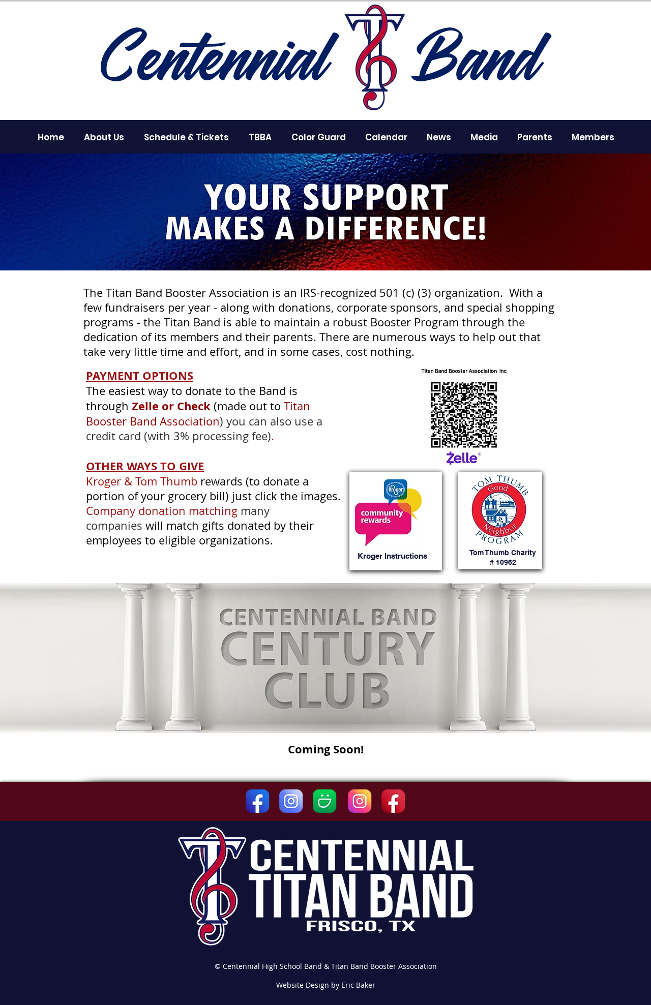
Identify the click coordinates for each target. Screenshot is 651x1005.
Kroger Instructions (392, 556)
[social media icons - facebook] (257, 801)
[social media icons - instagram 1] (359, 801)
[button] (104, 137)
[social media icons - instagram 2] (291, 801)
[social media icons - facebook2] (393, 801)
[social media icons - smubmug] (324, 801)
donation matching (189, 510)
